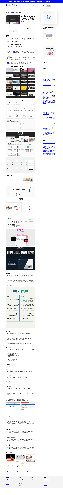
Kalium (14, 51)
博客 (32, 479)
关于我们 (45, 482)
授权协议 (45, 485)
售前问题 (7, 484)
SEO (8, 62)
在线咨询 (46, 479)
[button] (18, 16)
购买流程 (7, 481)
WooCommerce (21, 52)
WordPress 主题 (13, 12)
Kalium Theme (9, 38)
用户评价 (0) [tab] (15, 31)
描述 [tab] (7, 31)
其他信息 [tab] (10, 31)
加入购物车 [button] (8, 471)
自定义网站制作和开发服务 (32, 1)
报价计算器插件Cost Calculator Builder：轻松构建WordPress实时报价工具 (49, 143)
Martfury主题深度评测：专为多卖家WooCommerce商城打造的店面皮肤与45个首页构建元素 (49, 147)
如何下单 (7, 479)
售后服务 (7, 486)
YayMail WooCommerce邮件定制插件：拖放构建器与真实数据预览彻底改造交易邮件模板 (49, 154)
